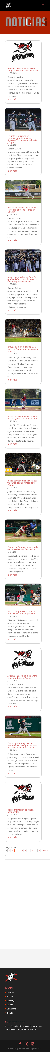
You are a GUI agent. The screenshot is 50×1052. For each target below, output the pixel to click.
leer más (12, 99)
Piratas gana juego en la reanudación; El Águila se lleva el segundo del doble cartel (22, 745)
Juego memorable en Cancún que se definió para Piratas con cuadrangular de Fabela (22, 279)
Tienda (10, 1013)
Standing (10, 1000)
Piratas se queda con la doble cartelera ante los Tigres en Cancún (22, 209)
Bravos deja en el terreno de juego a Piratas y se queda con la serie (22, 349)
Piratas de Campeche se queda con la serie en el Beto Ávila (22, 548)
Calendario (11, 1008)
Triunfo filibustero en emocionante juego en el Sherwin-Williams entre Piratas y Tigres (22, 139)
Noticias (10, 992)
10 (32, 850)
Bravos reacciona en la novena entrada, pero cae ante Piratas (22, 417)
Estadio (10, 1004)
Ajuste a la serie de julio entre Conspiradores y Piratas (22, 676)
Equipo (10, 996)
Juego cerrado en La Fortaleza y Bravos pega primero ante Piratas (22, 482)
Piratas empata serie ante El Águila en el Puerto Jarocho (21, 612)
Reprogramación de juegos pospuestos (21, 810)
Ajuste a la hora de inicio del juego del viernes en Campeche (23, 69)
